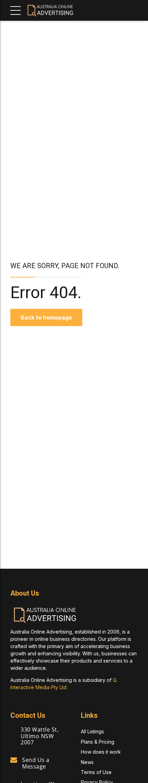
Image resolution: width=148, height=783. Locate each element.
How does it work (101, 752)
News (87, 762)
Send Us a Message (36, 763)
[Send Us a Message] (13, 760)
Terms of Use (96, 772)
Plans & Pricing (97, 742)
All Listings (92, 731)
